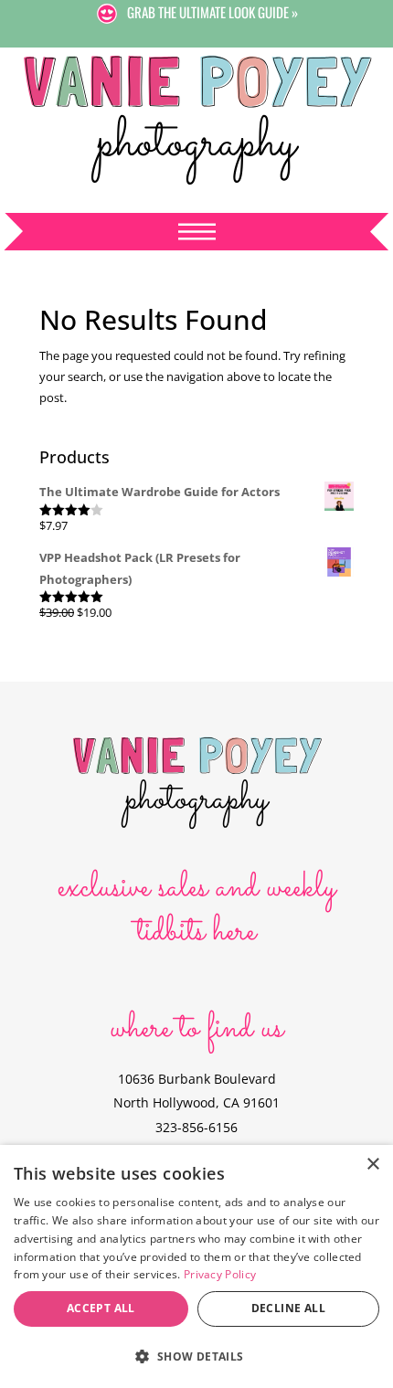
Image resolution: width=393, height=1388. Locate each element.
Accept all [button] (101, 1308)
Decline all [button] (288, 1308)
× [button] (372, 1164)
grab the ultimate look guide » (212, 12)
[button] (196, 1356)
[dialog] (196, 1266)
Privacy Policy (220, 1274)
